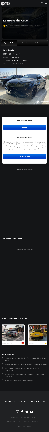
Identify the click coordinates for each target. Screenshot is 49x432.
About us (9, 401)
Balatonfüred (16, 60)
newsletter (38, 401)
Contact (23, 401)
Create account (24, 156)
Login (24, 127)
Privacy (36, 421)
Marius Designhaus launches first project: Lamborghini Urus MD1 (24, 375)
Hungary (24, 60)
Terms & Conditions (17, 421)
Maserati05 (15, 57)
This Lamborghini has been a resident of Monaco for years (26, 364)
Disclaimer (24, 426)
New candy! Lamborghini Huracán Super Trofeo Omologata (22, 369)
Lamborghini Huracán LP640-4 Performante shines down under (25, 359)
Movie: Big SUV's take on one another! (19, 380)
